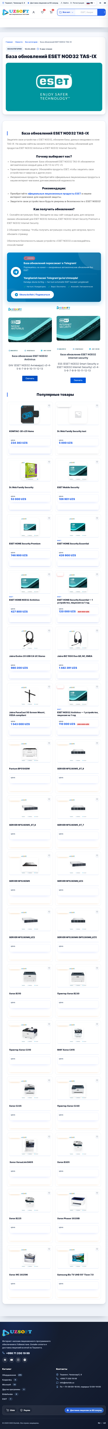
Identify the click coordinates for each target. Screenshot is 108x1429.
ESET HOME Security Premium (24, 543)
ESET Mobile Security (68, 487)
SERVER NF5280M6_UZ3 (70, 881)
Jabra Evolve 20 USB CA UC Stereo (27, 656)
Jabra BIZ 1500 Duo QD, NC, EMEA (74, 656)
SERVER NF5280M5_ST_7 (70, 825)
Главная (9, 42)
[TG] (24, 1360)
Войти (65, 3)
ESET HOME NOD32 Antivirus (24, 600)
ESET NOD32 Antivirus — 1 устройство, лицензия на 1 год (77, 714)
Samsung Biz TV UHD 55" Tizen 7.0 (75, 1274)
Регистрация (78, 3)
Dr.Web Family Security (21, 487)
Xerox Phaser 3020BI (68, 1218)
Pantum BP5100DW (19, 768)
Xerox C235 (15, 1106)
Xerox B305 (63, 1162)
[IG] (18, 1360)
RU (99, 1423)
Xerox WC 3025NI (18, 1274)
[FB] (100, 3)
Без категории (31, 42)
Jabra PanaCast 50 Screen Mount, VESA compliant (27, 714)
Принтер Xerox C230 (68, 1106)
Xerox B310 (15, 993)
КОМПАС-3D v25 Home (21, 431)
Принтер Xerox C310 (20, 1049)
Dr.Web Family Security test (71, 431)
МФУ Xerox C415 (66, 1049)
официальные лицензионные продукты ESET (54, 193)
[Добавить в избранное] (49, 406)
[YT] (105, 3)
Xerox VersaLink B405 (21, 1162)
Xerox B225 (15, 1218)
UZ (104, 1423)
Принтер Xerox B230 (68, 993)
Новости (18, 42)
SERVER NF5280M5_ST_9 (70, 768)
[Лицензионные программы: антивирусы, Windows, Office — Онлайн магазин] (15, 12)
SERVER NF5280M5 (19, 881)
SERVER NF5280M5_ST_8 (22, 825)
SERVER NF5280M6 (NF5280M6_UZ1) (77, 937)
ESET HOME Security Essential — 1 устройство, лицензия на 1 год (75, 601)
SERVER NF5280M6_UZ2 (22, 937)
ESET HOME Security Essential (73, 543)
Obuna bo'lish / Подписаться (34, 294)
